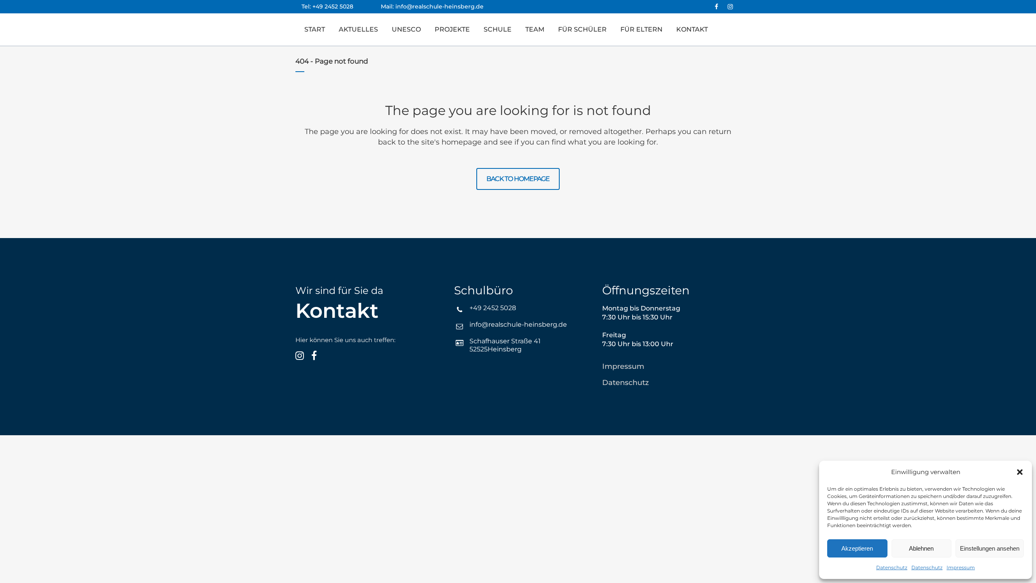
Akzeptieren (857, 548)
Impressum (961, 567)
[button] (1020, 472)
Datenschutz (891, 567)
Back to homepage (518, 179)
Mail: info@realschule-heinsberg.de (432, 6)
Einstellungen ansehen (989, 548)
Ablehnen (921, 548)
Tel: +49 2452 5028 (341, 6)
